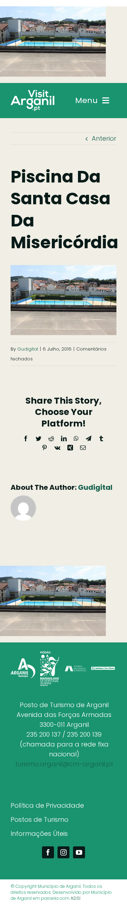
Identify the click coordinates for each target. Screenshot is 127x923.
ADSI (75, 898)
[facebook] (48, 852)
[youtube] (79, 852)
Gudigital (27, 349)
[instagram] (63, 852)
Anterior (104, 138)
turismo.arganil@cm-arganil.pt (64, 763)
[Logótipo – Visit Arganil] (32, 93)
